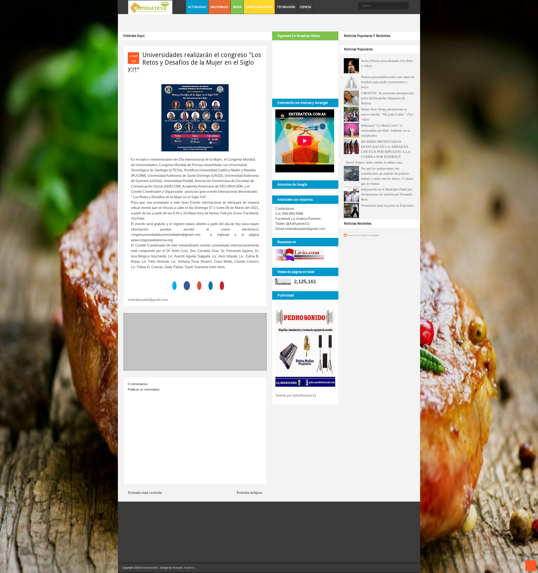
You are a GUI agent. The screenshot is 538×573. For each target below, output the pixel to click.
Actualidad (197, 7)
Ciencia (305, 7)
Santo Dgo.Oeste (259, 7)
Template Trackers (182, 567)
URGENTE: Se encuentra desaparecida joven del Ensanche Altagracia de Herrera (387, 98)
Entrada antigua (249, 492)
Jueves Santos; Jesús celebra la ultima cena (374, 162)
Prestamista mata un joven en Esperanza (387, 205)
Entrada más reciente (145, 492)
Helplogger (374, 235)
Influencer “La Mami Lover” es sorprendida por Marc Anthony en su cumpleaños (385, 130)
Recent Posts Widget (357, 235)
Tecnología (286, 7)
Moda (237, 7)
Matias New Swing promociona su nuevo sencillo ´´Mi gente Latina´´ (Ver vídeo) (387, 114)
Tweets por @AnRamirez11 (295, 395)
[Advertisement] (195, 342)
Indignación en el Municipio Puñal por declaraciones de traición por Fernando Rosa (386, 194)
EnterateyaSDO (149, 567)
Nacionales (219, 7)
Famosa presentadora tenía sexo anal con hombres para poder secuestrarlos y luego (387, 82)
